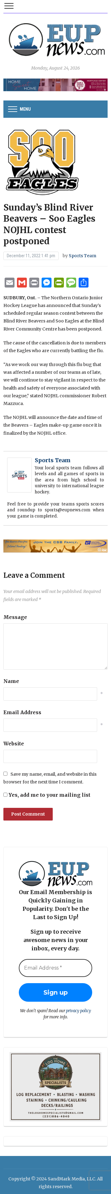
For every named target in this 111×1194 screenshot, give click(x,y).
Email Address (22, 712)
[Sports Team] (19, 474)
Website (13, 743)
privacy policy (78, 1010)
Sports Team (82, 255)
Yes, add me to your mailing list (48, 795)
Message (15, 617)
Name (11, 681)
